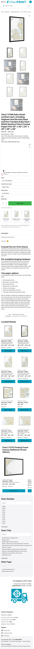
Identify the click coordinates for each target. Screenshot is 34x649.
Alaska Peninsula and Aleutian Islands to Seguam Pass (17, 545)
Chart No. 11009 (10, 482)
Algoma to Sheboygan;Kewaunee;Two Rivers (14, 551)
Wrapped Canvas (22, 370)
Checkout (6, 635)
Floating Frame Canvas (7, 339)
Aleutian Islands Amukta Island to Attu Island (14, 549)
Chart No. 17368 (7, 343)
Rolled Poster (5, 370)
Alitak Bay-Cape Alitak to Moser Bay (12, 553)
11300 (3, 521)
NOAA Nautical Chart (8, 571)
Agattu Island (5, 540)
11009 (3, 508)
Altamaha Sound (6, 555)
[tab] (16, 233)
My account (7, 630)
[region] (16, 159)
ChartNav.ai (5, 174)
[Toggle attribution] (4, 171)
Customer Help (8, 633)
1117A (3, 519)
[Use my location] (29, 6)
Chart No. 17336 (6, 403)
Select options (8, 350)
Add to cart (20, 203)
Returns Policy (17, 646)
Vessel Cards (26, 641)
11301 (3, 523)
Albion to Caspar (6, 547)
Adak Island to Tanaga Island (10, 538)
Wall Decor (7, 11)
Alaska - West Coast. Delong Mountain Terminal (15, 543)
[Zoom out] (29, 147)
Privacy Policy (26, 646)
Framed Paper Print (15, 11)
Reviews (4, 241)
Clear (2, 196)
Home (2, 11)
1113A (3, 512)
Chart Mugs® (5, 641)
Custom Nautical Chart (8, 569)
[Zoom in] (29, 145)
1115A (3, 516)
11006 (3, 506)
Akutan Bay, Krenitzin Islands (10, 541)
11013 (3, 510)
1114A (3, 514)
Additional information (8, 237)
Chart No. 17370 (7, 433)
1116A (3, 518)
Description (4, 233)
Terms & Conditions (6, 646)
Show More (4, 526)
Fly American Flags (15, 641)
